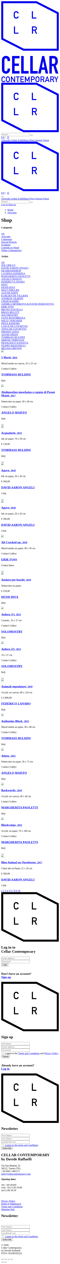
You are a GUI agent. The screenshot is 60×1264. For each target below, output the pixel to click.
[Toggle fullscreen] (8, 1259)
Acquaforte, (11, 433)
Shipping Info (8, 1209)
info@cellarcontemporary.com (16, 1174)
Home (10, 210)
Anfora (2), (11, 649)
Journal (39, 140)
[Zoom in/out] (11, 1259)
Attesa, (8, 755)
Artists (14, 140)
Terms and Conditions (29, 1053)
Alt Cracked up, (14, 542)
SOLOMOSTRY (11, 631)
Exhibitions (24, 140)
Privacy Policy (51, 1053)
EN (3, 137)
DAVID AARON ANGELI (17, 487)
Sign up (12, 204)
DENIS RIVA (9, 597)
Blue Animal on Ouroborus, (21, 862)
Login (4, 965)
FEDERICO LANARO (16, 703)
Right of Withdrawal (11, 1204)
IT (8, 137)
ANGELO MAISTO (14, 412)
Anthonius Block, (15, 721)
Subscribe (6, 1148)
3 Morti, (9, 357)
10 (19, 890)
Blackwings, (11, 825)
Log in (4, 204)
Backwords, (11, 790)
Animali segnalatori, (16, 686)
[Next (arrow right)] (5, 1262)
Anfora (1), (11, 614)
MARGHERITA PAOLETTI (19, 807)
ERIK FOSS (9, 559)
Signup (5, 1056)
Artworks (6, 140)
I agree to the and (31, 1053)
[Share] (5, 1259)
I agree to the (21, 1145)
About (46, 140)
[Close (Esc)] (2, 1259)
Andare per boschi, (16, 579)
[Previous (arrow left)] (2, 1262)
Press (32, 140)
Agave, (8, 470)
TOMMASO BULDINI (16, 374)
